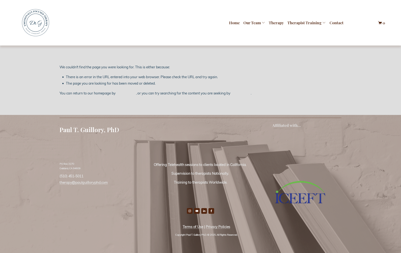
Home (234, 22)
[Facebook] (211, 211)
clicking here (126, 93)
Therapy (276, 22)
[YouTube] (197, 211)
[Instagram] (190, 211)
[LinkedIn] (204, 211)
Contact (337, 22)
